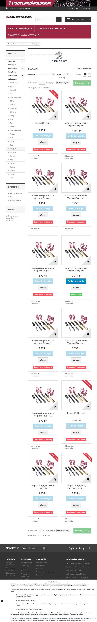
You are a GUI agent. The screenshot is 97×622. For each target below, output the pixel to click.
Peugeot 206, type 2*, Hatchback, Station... (76, 487)
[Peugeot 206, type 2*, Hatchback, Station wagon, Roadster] (76, 468)
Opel (11, 145)
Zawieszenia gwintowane (23, 35)
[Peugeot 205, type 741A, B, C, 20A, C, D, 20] (43, 468)
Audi (11, 86)
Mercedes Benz (15, 97)
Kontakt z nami (73, 8)
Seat (11, 160)
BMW (12, 101)
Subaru (12, 167)
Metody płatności (16, 200)
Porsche (13, 152)
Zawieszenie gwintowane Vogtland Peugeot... (76, 124)
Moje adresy (39, 569)
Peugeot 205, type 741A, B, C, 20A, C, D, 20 (43, 487)
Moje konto (40, 559)
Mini (11, 138)
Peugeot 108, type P (76, 413)
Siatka (85, 76)
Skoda (12, 163)
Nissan (12, 141)
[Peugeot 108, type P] (76, 395)
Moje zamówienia (41, 563)
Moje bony (39, 575)
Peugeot (13, 149)
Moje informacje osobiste (44, 572)
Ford (11, 123)
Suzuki (12, 174)
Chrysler (13, 112)
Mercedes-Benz (15, 130)
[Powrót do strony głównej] (8, 43)
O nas (12, 197)
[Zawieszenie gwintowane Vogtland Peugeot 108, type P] (43, 177)
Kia (11, 94)
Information (14, 187)
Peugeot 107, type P (43, 123)
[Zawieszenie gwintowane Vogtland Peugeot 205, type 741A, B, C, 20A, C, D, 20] (76, 177)
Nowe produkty (26, 563)
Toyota (12, 171)
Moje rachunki (40, 566)
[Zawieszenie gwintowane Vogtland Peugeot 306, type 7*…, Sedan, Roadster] (76, 322)
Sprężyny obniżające (20, 28)
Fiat (11, 119)
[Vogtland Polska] (19, 17)
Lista (89, 76)
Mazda (12, 134)
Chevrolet (13, 108)
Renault (12, 156)
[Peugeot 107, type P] (43, 105)
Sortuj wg (31, 74)
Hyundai (13, 90)
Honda (12, 127)
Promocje (12, 209)
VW (11, 178)
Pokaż (59, 74)
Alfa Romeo (14, 83)
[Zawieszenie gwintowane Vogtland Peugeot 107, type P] (76, 105)
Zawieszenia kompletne (51, 28)
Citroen (12, 105)
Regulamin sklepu (16, 193)
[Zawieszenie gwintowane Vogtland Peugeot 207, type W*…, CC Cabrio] (43, 322)
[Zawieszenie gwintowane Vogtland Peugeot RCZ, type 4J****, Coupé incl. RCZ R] (43, 395)
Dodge (12, 116)
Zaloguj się (86, 8)
